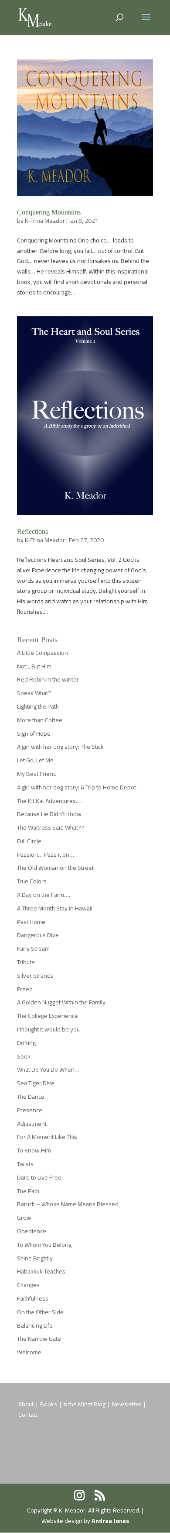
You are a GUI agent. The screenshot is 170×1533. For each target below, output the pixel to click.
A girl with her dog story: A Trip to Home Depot (76, 787)
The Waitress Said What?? (50, 827)
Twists (25, 1164)
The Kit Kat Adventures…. (49, 800)
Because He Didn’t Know (49, 814)
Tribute (26, 962)
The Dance (30, 1096)
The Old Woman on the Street (55, 867)
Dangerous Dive (38, 935)
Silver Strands (35, 975)
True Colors (32, 881)
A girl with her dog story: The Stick (60, 746)
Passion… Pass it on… (45, 854)
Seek (24, 1056)
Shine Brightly (35, 1258)
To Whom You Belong (44, 1244)
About (26, 1404)
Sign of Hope (34, 733)
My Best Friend (37, 773)
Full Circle (29, 841)
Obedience (31, 1231)
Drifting (26, 1043)
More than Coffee (39, 720)
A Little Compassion (42, 652)
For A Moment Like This (47, 1136)
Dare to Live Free (39, 1177)
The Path (28, 1191)
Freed (25, 989)
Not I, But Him (34, 666)
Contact (28, 1414)
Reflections (32, 531)
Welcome (29, 1352)
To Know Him (34, 1150)
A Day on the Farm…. (43, 894)
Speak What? (34, 693)
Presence (29, 1110)
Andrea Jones (110, 1520)
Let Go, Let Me (35, 760)
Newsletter (127, 1404)
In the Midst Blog (84, 1404)
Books (49, 1404)
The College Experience (47, 1015)
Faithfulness (32, 1298)
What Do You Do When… (48, 1069)
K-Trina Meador (45, 220)
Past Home (31, 921)
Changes (28, 1285)
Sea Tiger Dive (35, 1083)
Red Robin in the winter (48, 679)
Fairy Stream (33, 948)
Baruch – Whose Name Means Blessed (68, 1204)
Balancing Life (35, 1325)
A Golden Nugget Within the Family (61, 1002)
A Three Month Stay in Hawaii (54, 908)
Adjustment (32, 1123)
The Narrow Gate (39, 1338)
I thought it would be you (48, 1029)
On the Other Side (40, 1312)
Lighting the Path (38, 706)
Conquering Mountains (49, 212)
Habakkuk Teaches (41, 1271)
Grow (24, 1217)
